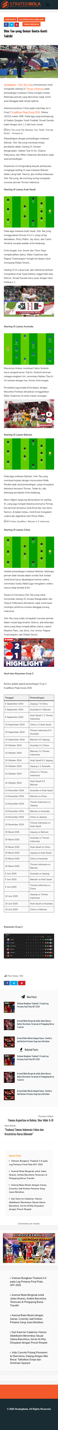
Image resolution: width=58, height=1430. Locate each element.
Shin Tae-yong (25, 84)
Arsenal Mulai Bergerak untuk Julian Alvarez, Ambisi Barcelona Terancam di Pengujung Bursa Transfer (35, 1024)
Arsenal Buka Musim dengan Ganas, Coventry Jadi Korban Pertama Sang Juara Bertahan (34, 1040)
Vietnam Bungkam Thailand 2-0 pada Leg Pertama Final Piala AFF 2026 (33, 1005)
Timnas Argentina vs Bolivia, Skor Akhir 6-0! (30, 1120)
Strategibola (10, 84)
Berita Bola (10, 19)
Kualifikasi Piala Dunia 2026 (31, 19)
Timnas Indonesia (31, 24)
